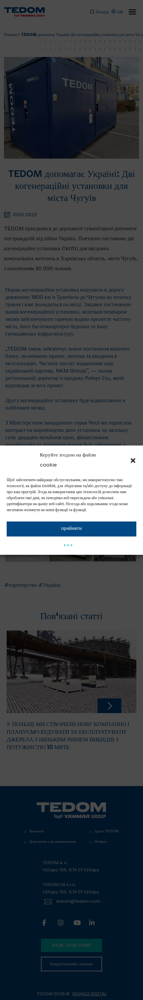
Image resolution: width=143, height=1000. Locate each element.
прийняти (71, 528)
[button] (133, 460)
